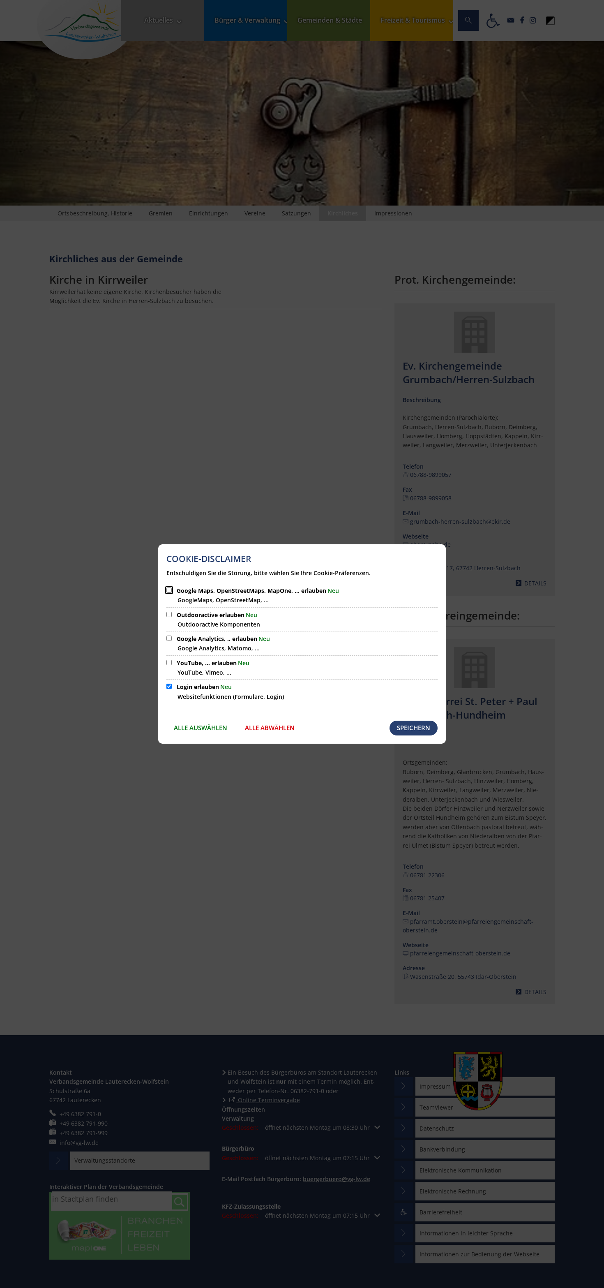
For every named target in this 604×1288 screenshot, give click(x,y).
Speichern (413, 728)
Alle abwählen (270, 728)
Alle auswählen (200, 728)
